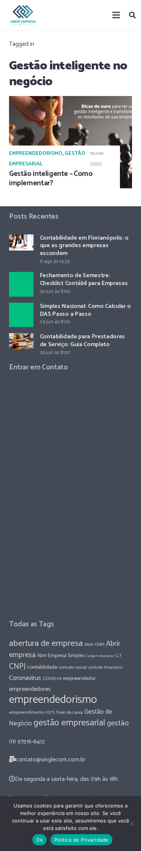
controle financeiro (105, 667)
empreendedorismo (53, 700)
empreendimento (27, 712)
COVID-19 (51, 679)
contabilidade (42, 667)
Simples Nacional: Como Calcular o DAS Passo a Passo (85, 310)
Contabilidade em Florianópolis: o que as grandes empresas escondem (84, 246)
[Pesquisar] (132, 15)
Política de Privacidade (81, 840)
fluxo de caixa (69, 712)
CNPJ (17, 666)
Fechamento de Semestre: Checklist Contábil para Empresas (84, 279)
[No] (131, 823)
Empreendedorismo (35, 153)
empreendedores (30, 689)
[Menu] (116, 15)
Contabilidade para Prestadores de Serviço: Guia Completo (82, 341)
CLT (118, 655)
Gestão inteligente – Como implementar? (50, 178)
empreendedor (79, 678)
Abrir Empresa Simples (60, 655)
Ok (39, 840)
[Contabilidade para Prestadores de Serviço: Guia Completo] (21, 341)
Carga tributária (99, 656)
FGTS (50, 712)
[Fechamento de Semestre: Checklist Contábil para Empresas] (21, 284)
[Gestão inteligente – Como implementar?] (70, 142)
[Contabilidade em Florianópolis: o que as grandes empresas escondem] (21, 242)
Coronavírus (25, 678)
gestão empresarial (69, 723)
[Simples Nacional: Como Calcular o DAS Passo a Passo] (21, 315)
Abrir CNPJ (94, 644)
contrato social (73, 667)
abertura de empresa (46, 643)
